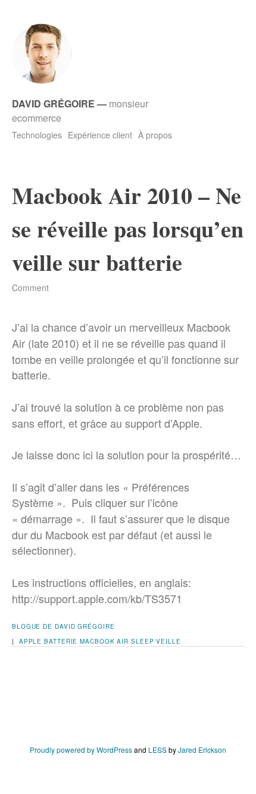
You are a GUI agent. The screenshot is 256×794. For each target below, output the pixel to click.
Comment (30, 287)
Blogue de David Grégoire (63, 626)
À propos (155, 135)
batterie (60, 641)
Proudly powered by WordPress (81, 749)
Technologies (37, 135)
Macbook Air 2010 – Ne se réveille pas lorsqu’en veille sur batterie (127, 229)
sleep (142, 641)
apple (30, 641)
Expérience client (100, 135)
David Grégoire (53, 103)
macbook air (104, 641)
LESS (157, 749)
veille (168, 641)
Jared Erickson (202, 749)
